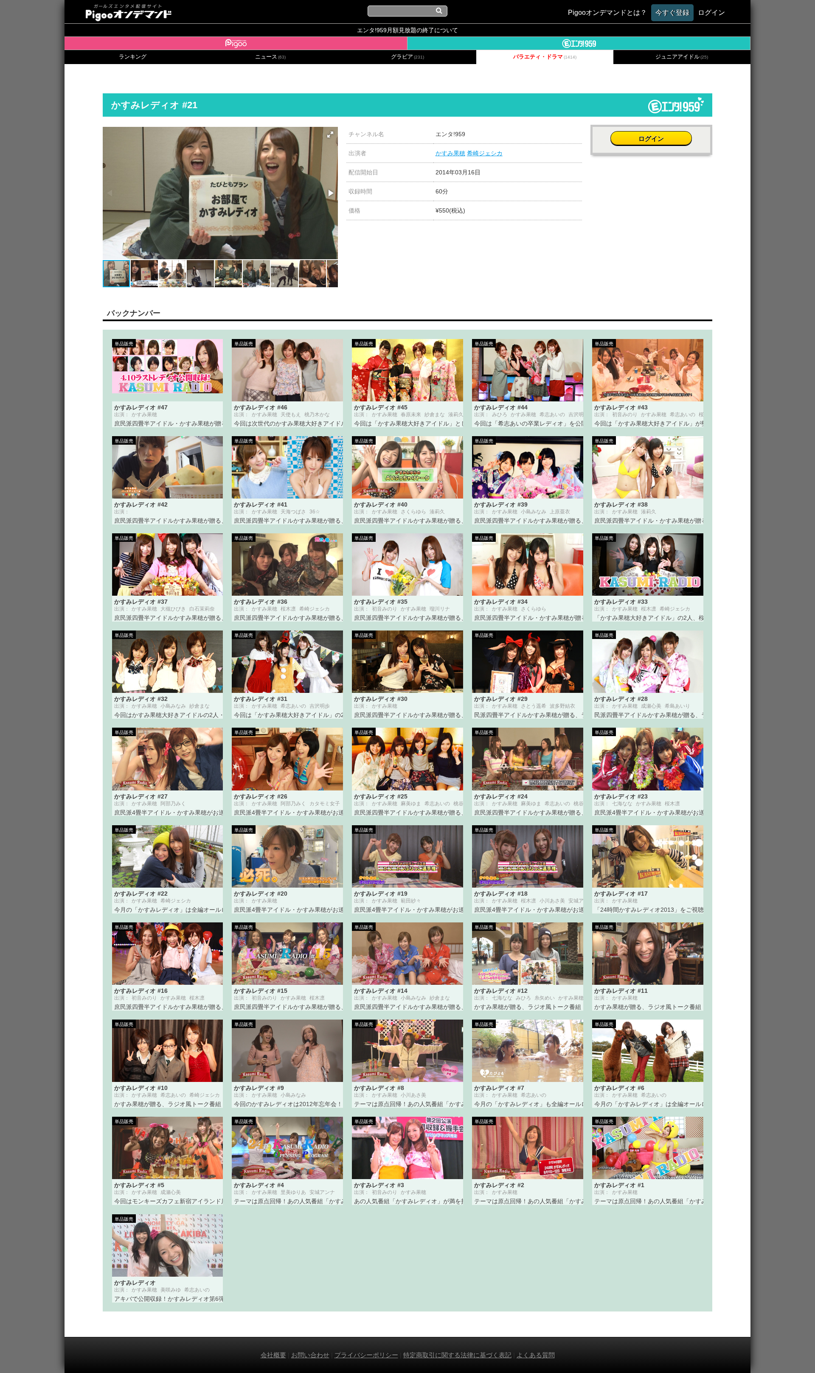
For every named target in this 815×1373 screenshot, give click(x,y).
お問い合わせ (310, 1355)
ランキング (132, 57)
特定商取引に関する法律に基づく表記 (457, 1355)
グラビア (407, 57)
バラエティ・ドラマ (544, 57)
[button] (330, 134)
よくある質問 (536, 1355)
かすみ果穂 (450, 153)
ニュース (270, 57)
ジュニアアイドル (681, 57)
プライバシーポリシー (366, 1355)
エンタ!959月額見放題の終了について (407, 30)
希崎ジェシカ (485, 153)
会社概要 (273, 1355)
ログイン (651, 138)
